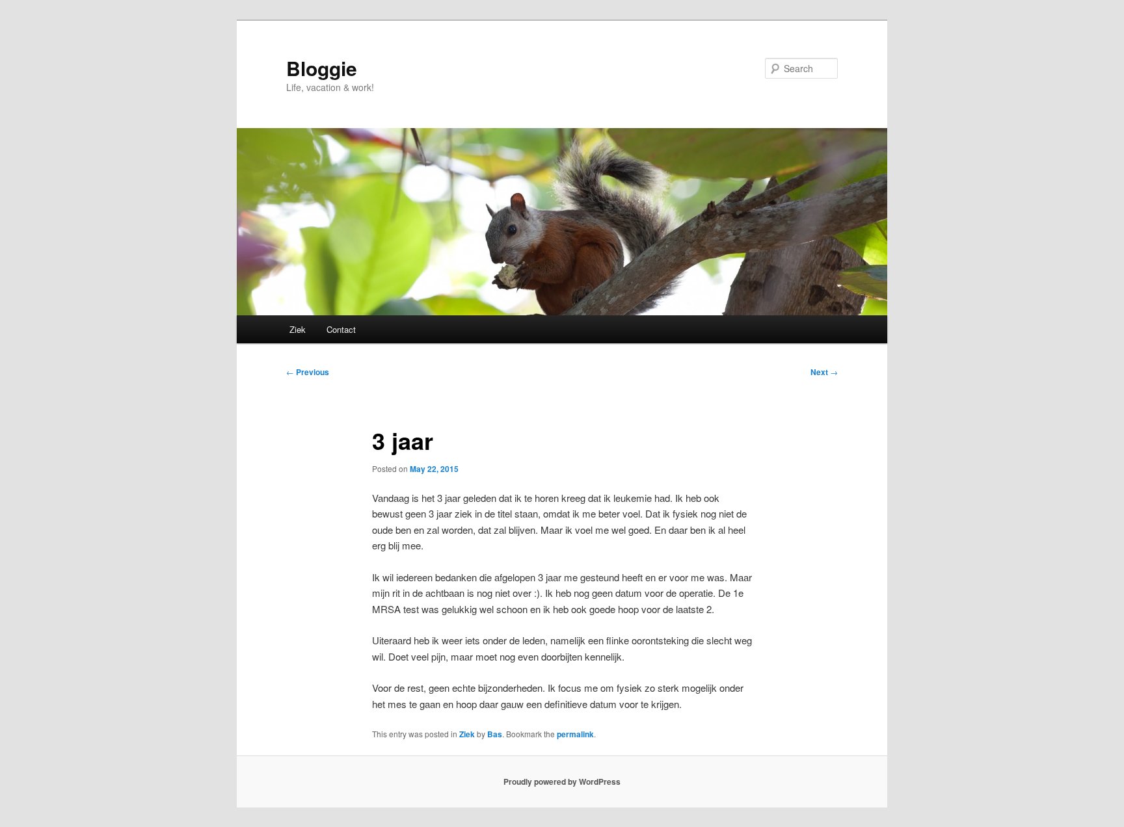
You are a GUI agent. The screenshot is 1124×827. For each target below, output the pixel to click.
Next (824, 372)
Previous (307, 372)
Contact (341, 329)
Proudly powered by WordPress (562, 781)
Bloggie (321, 68)
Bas (494, 734)
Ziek (297, 329)
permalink (575, 734)
